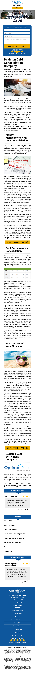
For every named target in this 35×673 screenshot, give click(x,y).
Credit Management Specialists (15, 534)
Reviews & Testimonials (12, 542)
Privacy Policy (17, 623)
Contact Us (8, 551)
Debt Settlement (9, 525)
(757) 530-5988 (17, 5)
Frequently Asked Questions (14, 538)
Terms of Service (17, 626)
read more (20, 505)
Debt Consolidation (10, 529)
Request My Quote (16, 46)
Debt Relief (8, 521)
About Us (7, 547)
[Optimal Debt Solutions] (17, 591)
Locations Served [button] (17, 636)
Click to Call (18, 7)
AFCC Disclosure (17, 629)
